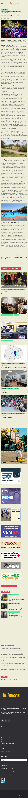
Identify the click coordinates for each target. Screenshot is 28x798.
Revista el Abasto (5, 18)
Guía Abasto (4, 739)
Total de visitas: (5, 683)
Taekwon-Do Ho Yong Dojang (7, 743)
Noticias (10, 340)
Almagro (9, 363)
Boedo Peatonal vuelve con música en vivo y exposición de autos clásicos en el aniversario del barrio (16, 598)
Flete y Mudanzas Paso (6, 737)
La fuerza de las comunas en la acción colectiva (13, 367)
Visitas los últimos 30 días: (7, 679)
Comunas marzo (5, 319)
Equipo (2, 736)
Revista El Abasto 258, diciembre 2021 (16, 413)
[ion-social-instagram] (6, 720)
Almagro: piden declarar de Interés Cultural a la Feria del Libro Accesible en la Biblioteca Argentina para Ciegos (14, 659)
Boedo (10, 594)
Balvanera (15, 363)
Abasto (3, 363)
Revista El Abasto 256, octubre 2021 (16, 289)
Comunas (4, 9)
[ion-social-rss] (9, 720)
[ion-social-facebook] (2, 720)
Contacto (3, 730)
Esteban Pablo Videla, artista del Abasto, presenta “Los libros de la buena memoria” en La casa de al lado (13, 669)
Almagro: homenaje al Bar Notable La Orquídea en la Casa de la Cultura (16, 617)
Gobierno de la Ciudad (6, 751)
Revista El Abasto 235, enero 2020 (11, 11)
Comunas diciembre (6, 417)
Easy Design (18, 795)
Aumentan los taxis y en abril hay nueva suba (13, 342)
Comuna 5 (10, 315)
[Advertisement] (14, 632)
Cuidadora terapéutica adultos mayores (10, 732)
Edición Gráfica (4, 734)
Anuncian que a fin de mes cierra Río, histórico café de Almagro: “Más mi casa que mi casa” (16, 608)
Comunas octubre (6, 294)
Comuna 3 (4, 315)
